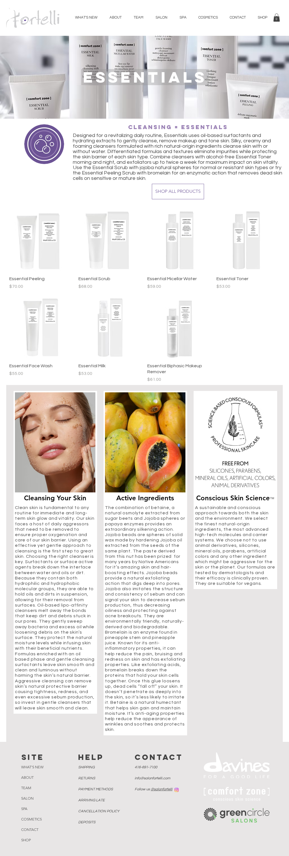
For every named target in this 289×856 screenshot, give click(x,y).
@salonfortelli (161, 789)
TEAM (26, 788)
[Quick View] (41, 240)
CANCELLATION (98, 811)
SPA (24, 809)
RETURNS (87, 778)
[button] (276, 18)
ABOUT (27, 777)
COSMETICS (31, 819)
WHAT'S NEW (32, 767)
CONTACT (29, 830)
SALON (27, 798)
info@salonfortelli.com (152, 778)
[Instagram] (176, 790)
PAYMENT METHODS (96, 789)
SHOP (26, 840)
